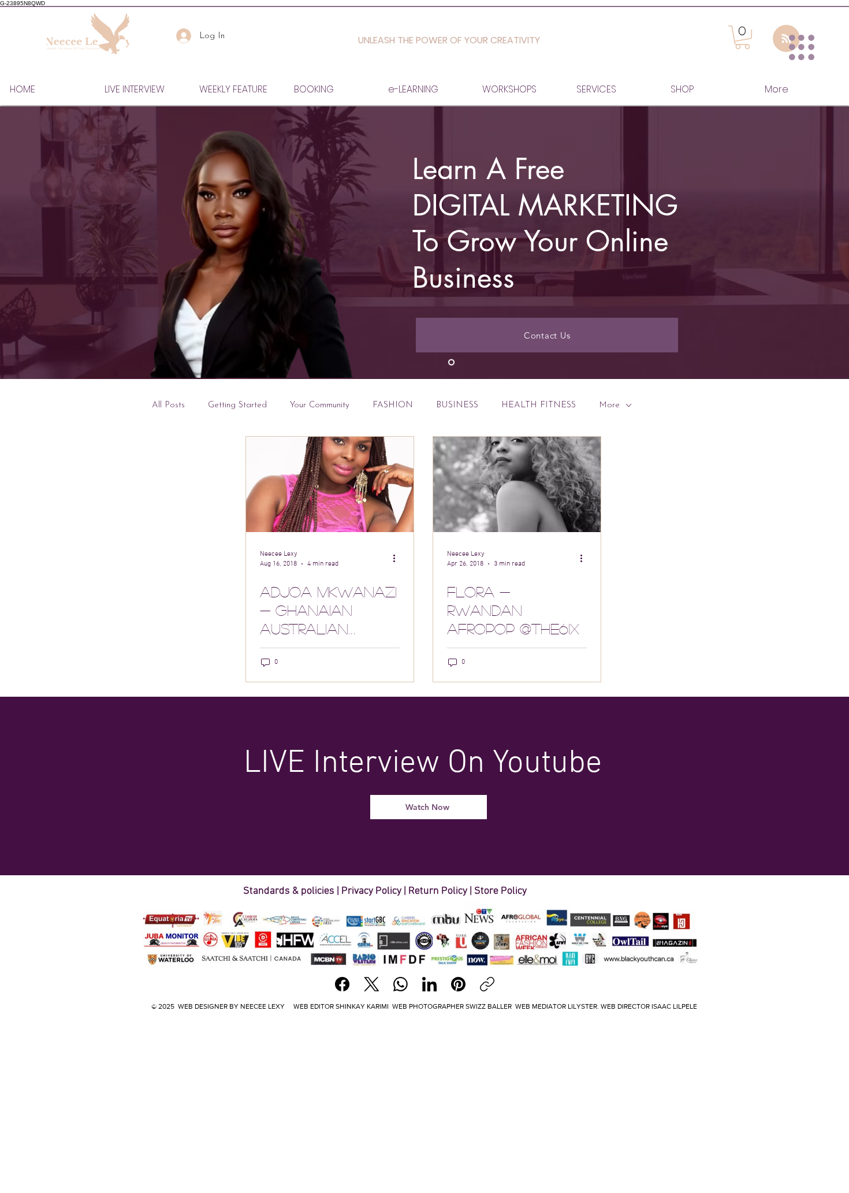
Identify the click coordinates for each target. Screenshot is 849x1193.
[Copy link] (487, 984)
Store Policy (500, 891)
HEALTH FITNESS (538, 405)
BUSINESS (457, 405)
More (609, 405)
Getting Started (237, 405)
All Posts (168, 405)
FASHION (393, 405)
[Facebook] (342, 984)
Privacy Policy (371, 891)
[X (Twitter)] (371, 984)
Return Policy (437, 891)
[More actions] (398, 558)
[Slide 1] (451, 362)
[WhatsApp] (400, 984)
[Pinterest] (458, 984)
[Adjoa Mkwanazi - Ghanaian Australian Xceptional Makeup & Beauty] (330, 484)
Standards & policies (290, 891)
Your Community (319, 405)
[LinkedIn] (429, 984)
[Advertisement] (424, 1104)
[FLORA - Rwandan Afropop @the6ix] (517, 484)
